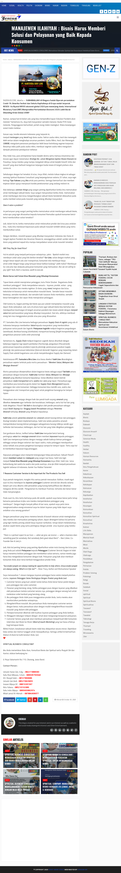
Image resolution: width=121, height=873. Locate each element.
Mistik (85, 548)
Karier (85, 470)
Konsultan (87, 512)
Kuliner (86, 527)
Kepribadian (88, 495)
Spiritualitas (88, 604)
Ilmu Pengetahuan (91, 466)
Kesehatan (87, 502)
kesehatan (87, 498)
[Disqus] (40, 829)
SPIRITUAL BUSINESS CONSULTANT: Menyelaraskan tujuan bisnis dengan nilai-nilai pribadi (20, 786)
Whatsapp (45, 699)
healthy (86, 445)
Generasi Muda (89, 438)
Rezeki (86, 583)
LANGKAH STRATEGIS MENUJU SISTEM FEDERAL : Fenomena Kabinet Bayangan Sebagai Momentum (108, 308)
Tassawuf (87, 611)
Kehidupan (87, 484)
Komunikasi (88, 509)
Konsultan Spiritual (91, 516)
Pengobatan (88, 562)
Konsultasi (87, 519)
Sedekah (86, 587)
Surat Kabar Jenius (56, 869)
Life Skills (87, 530)
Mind (85, 544)
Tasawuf (87, 608)
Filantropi (87, 435)
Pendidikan (87, 558)
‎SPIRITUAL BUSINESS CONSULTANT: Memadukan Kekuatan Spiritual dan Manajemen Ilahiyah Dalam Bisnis (20, 759)
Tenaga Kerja (88, 622)
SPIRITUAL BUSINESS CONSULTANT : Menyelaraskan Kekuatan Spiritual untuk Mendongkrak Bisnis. (58, 759)
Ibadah (86, 463)
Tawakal (86, 615)
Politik (86, 569)
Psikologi (87, 576)
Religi (85, 579)
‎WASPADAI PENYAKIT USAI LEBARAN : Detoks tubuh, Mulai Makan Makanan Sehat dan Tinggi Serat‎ (105, 163)
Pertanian (87, 565)
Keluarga (87, 491)
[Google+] (52, 730)
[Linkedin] (118, 11)
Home (5, 59)
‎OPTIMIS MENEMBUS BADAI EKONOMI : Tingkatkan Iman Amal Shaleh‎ (108, 295)
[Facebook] (101, 11)
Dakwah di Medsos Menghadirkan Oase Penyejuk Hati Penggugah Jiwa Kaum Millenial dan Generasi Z (105, 184)
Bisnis (10, 59)
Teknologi (87, 618)
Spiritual (86, 597)
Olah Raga (87, 551)
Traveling (87, 629)
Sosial (85, 590)
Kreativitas (88, 523)
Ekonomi (102, 50)
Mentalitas (87, 541)
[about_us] (9, 727)
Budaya (86, 421)
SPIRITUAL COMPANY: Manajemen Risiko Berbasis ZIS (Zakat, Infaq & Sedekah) (58, 786)
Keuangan (87, 505)
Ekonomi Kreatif (90, 431)
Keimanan (87, 488)
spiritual (86, 594)
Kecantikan (88, 481)
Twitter (22, 699)
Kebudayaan (88, 477)
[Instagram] (114, 11)
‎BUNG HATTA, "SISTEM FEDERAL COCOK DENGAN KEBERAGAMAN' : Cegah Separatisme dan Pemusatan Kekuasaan (101, 281)
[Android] (105, 11)
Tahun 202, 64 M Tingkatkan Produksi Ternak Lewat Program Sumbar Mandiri (104, 204)
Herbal (86, 449)
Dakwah (86, 424)
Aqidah (86, 413)
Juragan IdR (82, 869)
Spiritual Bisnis (89, 601)
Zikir (85, 636)
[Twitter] (110, 11)
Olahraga (87, 555)
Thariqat (87, 625)
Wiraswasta (88, 632)
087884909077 (32, 693)
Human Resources (90, 456)
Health (86, 442)
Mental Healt (88, 537)
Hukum (86, 452)
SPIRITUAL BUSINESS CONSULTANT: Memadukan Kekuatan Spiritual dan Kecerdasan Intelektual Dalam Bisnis (57, 50)
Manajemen (88, 534)
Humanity (87, 459)
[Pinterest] (56, 730)
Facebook (9, 699)
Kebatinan (87, 474)
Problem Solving (90, 572)
